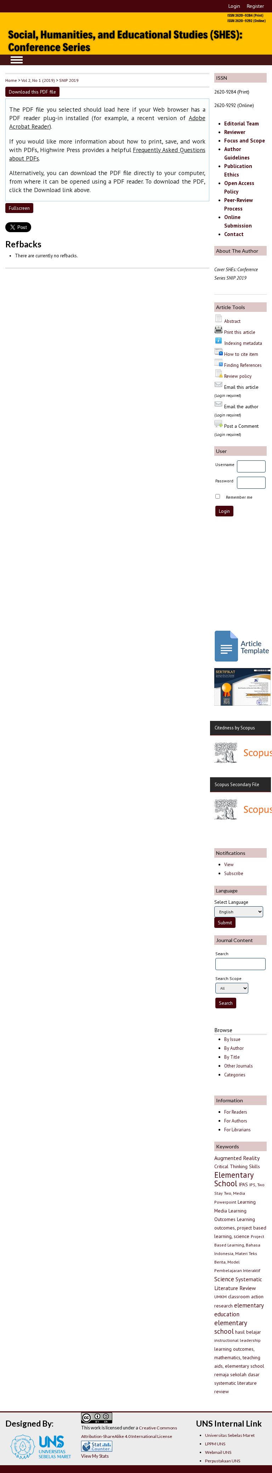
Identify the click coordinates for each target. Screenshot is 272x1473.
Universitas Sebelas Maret (230, 1435)
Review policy (237, 376)
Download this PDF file (32, 92)
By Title (232, 1057)
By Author (234, 1048)
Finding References (243, 365)
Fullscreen (19, 208)
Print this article (239, 332)
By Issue (232, 1039)
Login (234, 6)
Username (224, 464)
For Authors (235, 1121)
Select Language (231, 902)
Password (224, 480)
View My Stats (95, 1456)
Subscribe (233, 873)
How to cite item (241, 354)
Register (255, 6)
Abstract (232, 321)
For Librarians (237, 1130)
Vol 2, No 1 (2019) (38, 80)
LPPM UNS (215, 1443)
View (228, 865)
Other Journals (238, 1066)
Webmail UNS (218, 1452)
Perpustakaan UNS (222, 1460)
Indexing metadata (243, 343)
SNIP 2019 (69, 80)
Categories (234, 1075)
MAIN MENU (17, 59)
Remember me (239, 497)
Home (11, 80)
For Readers (235, 1112)
